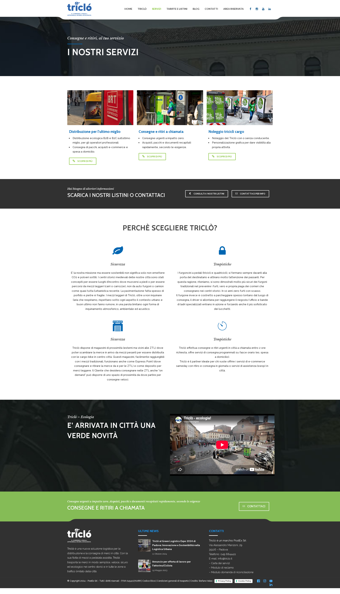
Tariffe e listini (176, 8)
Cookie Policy (244, 581)
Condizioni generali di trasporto (173, 581)
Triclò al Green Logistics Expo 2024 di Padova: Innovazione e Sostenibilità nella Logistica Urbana (176, 545)
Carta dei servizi (220, 563)
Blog (196, 8)
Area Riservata (233, 8)
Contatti (211, 8)
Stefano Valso (205, 581)
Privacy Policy (224, 581)
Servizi (156, 8)
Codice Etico (148, 581)
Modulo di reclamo (222, 567)
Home (128, 8)
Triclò (142, 8)
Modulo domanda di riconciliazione (232, 572)
